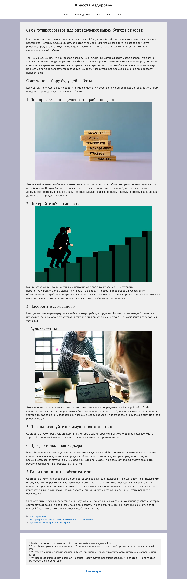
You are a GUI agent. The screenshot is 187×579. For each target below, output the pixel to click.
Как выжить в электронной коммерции (50, 522)
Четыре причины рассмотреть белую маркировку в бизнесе (61, 519)
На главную (93, 571)
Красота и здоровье (93, 5)
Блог (120, 14)
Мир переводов (38, 516)
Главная (64, 14)
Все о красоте (104, 14)
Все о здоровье (83, 14)
